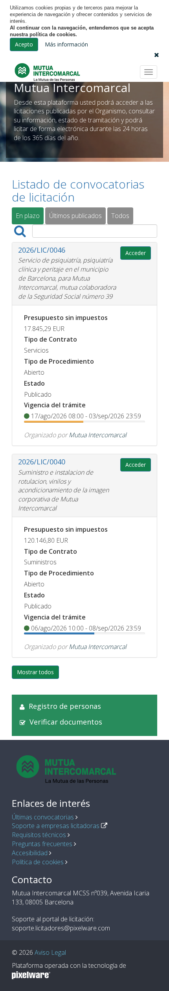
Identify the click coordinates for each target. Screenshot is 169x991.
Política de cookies (38, 862)
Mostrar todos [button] (35, 672)
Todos (120, 215)
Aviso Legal (50, 952)
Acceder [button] (135, 253)
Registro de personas (65, 706)
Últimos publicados (75, 215)
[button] (156, 54)
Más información (66, 44)
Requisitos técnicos (39, 834)
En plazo (28, 215)
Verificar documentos (65, 722)
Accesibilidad (30, 853)
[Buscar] (20, 231)
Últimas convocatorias (43, 817)
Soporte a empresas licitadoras (55, 825)
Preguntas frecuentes (42, 843)
